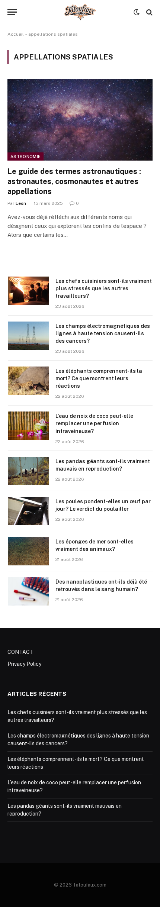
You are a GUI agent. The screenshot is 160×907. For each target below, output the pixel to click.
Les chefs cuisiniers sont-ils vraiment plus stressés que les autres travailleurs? (103, 288)
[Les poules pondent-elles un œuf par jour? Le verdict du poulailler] (28, 511)
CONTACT (20, 652)
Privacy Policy (24, 664)
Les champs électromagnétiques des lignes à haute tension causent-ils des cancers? (102, 333)
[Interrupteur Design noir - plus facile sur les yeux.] (136, 12)
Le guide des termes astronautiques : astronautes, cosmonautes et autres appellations (74, 181)
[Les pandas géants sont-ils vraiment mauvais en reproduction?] (28, 471)
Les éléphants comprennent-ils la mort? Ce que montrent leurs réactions (98, 378)
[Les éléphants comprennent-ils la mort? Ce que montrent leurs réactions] (28, 381)
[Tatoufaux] (80, 12)
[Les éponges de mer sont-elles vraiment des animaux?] (28, 551)
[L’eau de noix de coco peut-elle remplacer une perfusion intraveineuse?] (28, 425)
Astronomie (25, 156)
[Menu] (12, 12)
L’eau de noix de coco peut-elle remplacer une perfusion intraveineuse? (94, 423)
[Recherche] (149, 12)
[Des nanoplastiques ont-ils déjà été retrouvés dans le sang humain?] (28, 591)
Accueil (15, 34)
